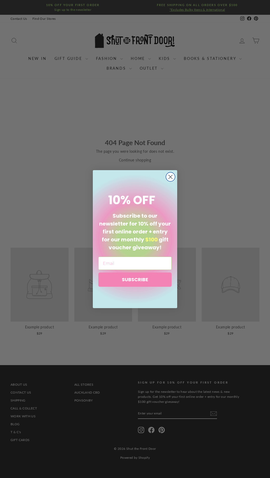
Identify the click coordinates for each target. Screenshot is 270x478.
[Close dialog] (170, 176)
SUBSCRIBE (135, 279)
